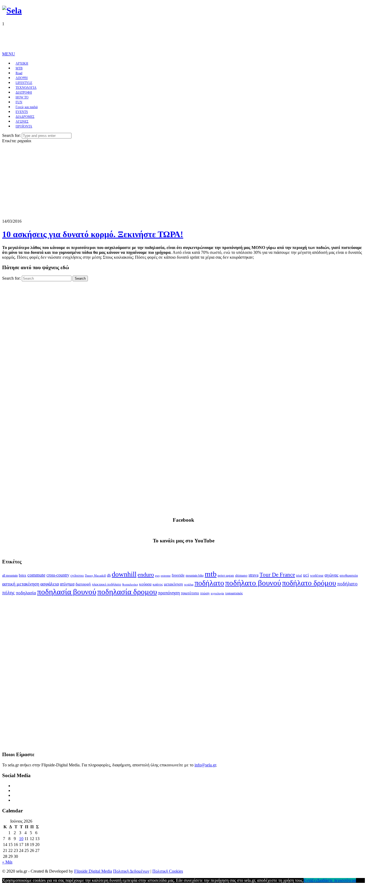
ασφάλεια (49, 584)
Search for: (11, 135)
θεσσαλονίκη (130, 584)
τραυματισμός (234, 593)
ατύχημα (67, 584)
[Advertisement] (100, 38)
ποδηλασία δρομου (127, 591)
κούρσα (145, 584)
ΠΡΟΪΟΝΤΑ (24, 126)
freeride (178, 575)
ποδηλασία (26, 592)
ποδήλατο (209, 583)
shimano (241, 575)
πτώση (205, 593)
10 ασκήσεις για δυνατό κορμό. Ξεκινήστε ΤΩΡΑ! (92, 234)
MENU (8, 54)
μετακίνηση (173, 584)
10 (21, 838)
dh (109, 575)
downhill (124, 574)
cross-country (57, 575)
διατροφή (83, 584)
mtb (211, 574)
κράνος (158, 584)
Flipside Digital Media (93, 871)
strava (253, 575)
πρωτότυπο (190, 593)
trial (299, 575)
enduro (146, 574)
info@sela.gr (205, 765)
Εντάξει (310, 880)
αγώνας (332, 575)
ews (157, 575)
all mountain (10, 575)
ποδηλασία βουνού (66, 591)
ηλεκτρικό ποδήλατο (106, 584)
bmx (22, 575)
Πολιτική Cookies (167, 871)
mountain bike (195, 575)
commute (36, 575)
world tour (316, 575)
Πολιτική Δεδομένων (131, 871)
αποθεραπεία (349, 575)
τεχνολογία (217, 593)
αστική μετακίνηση (20, 584)
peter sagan (226, 575)
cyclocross (77, 575)
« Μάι (7, 862)
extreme (166, 575)
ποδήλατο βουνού (253, 582)
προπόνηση (169, 592)
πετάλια (188, 584)
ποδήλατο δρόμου (309, 583)
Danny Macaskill (95, 575)
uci (306, 575)
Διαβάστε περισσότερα (336, 880)
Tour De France (277, 575)
